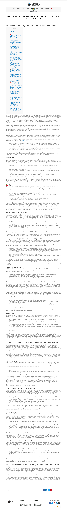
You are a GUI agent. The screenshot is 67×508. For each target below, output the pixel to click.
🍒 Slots (12, 34)
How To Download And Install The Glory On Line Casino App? (15, 74)
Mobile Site (12, 45)
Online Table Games (14, 54)
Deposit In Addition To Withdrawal (15, 41)
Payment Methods (14, 51)
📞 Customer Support (15, 69)
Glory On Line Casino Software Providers (15, 90)
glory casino (25, 140)
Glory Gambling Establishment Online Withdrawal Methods (15, 57)
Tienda (41, 8)
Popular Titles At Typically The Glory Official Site (16, 88)
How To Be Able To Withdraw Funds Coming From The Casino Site (15, 109)
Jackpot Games (13, 32)
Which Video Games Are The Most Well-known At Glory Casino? (16, 78)
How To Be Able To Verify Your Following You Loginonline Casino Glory (15, 61)
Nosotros (19, 8)
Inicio (13, 8)
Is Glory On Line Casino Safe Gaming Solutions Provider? (15, 67)
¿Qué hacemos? (26, 8)
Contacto (47, 8)
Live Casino (12, 31)
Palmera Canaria (35, 8)
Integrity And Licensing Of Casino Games (16, 98)
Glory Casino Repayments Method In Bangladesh (16, 38)
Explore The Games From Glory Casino (15, 36)
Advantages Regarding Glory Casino (15, 71)
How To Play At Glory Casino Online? (15, 100)
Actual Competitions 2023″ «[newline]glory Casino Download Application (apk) (15, 48)
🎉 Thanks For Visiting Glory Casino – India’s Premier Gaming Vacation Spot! (16, 84)
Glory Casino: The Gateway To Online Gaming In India (14, 106)
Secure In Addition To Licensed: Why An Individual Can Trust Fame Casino (16, 94)
